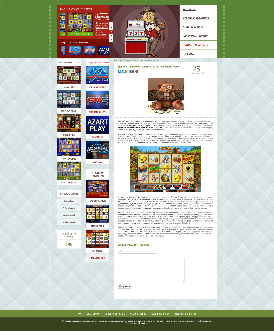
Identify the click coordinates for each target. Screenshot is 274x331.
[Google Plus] (136, 71)
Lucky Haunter (95, 28)
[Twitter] (124, 71)
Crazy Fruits (94, 34)
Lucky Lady (69, 87)
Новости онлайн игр (196, 44)
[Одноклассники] (128, 71)
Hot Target (97, 251)
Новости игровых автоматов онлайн (141, 60)
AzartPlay (97, 137)
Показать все (97, 258)
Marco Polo (97, 226)
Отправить (124, 286)
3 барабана (69, 201)
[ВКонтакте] (119, 71)
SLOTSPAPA (189, 9)
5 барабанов (69, 208)
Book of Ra (69, 135)
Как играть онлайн (195, 36)
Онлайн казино (193, 27)
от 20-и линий (69, 222)
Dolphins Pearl (69, 111)
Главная (118, 60)
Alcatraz (92, 32)
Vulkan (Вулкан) (97, 87)
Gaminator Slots (98, 112)
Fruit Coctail (94, 25)
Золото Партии (98, 201)
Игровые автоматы (196, 18)
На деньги (190, 53)
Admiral (97, 162)
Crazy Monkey (95, 23)
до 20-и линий (69, 215)
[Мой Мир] (132, 71)
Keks (91, 30)
